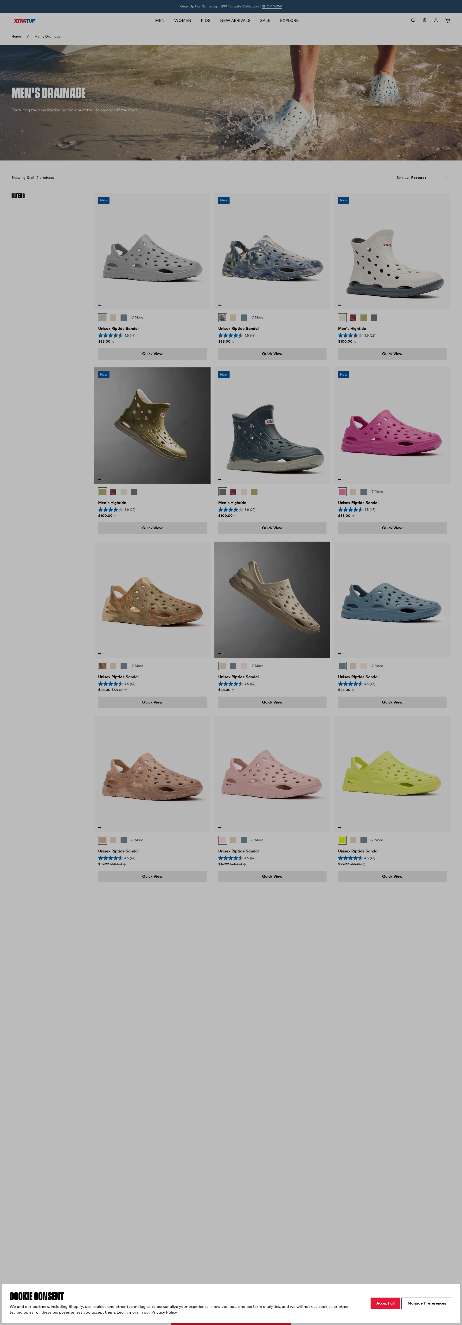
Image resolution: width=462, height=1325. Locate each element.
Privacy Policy (164, 1312)
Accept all (385, 1303)
